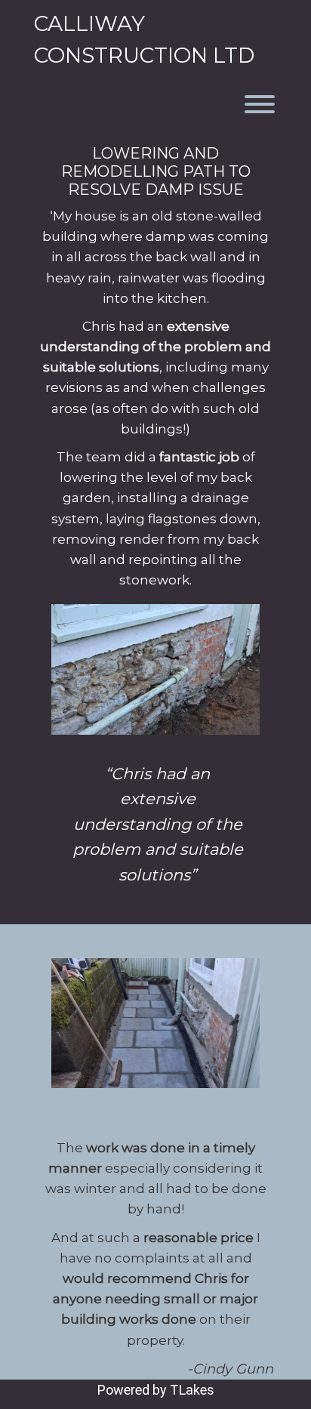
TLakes (192, 1390)
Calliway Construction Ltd (144, 39)
